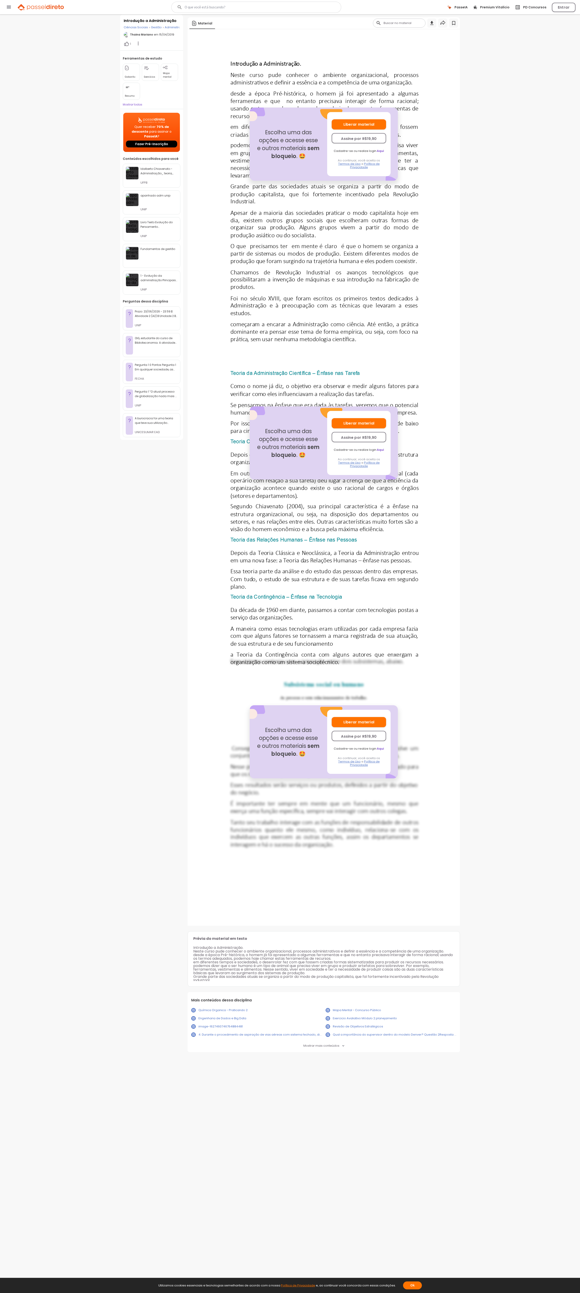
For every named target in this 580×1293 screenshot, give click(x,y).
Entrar (564, 7)
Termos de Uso (349, 164)
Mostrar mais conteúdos (321, 1045)
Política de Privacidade (365, 165)
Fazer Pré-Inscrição (151, 144)
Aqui (380, 151)
